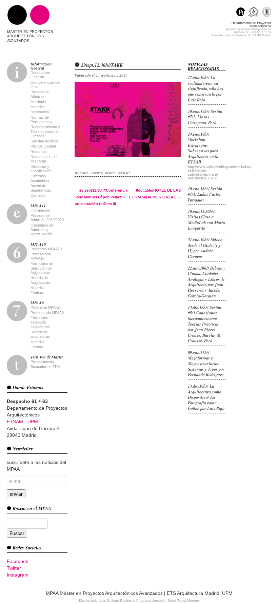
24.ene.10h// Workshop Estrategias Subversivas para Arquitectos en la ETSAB (203, 148)
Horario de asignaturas (40, 334)
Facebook (17, 561)
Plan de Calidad (43, 146)
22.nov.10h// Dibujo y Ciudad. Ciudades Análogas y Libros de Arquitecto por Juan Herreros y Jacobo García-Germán (206, 282)
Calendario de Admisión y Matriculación (42, 229)
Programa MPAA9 (45, 307)
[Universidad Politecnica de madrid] (266, 12)
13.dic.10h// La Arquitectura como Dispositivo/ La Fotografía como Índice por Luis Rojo (206, 397)
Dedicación (40, 112)
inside (110, 173)
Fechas (37, 293)
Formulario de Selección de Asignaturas (42, 268)
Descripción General (40, 75)
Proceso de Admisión (40, 94)
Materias (38, 107)
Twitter (14, 568)
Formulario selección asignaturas (40, 322)
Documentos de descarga (44, 159)
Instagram (17, 575)
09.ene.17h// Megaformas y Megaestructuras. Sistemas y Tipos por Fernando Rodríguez (206, 363)
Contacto (38, 195)
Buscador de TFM (45, 367)
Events (97, 173)
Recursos (39, 152)
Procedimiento (42, 361)
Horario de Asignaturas (40, 280)
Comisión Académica (40, 178)
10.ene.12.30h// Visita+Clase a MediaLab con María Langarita (206, 219)
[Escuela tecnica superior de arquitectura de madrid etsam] (255, 12)
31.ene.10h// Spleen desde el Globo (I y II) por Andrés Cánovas (205, 247)
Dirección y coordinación (41, 168)
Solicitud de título (44, 141)
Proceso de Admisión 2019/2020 (47, 217)
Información (40, 210)
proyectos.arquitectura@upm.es (248, 29)
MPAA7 (124, 173)
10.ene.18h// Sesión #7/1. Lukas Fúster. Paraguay (205, 194)
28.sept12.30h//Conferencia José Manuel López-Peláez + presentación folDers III (101, 197)
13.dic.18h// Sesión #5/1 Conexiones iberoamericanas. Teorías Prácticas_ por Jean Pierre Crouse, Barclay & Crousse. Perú (204, 324)
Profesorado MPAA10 (41, 256)
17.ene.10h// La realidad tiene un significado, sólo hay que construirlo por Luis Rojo (206, 88)
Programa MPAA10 (46, 249)
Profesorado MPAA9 (47, 313)
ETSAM (15, 421)
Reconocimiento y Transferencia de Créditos (45, 131)
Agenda (81, 173)
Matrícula (38, 102)
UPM (32, 421)
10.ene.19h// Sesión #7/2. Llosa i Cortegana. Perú (205, 116)
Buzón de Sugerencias (41, 188)
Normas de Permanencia (41, 119)
